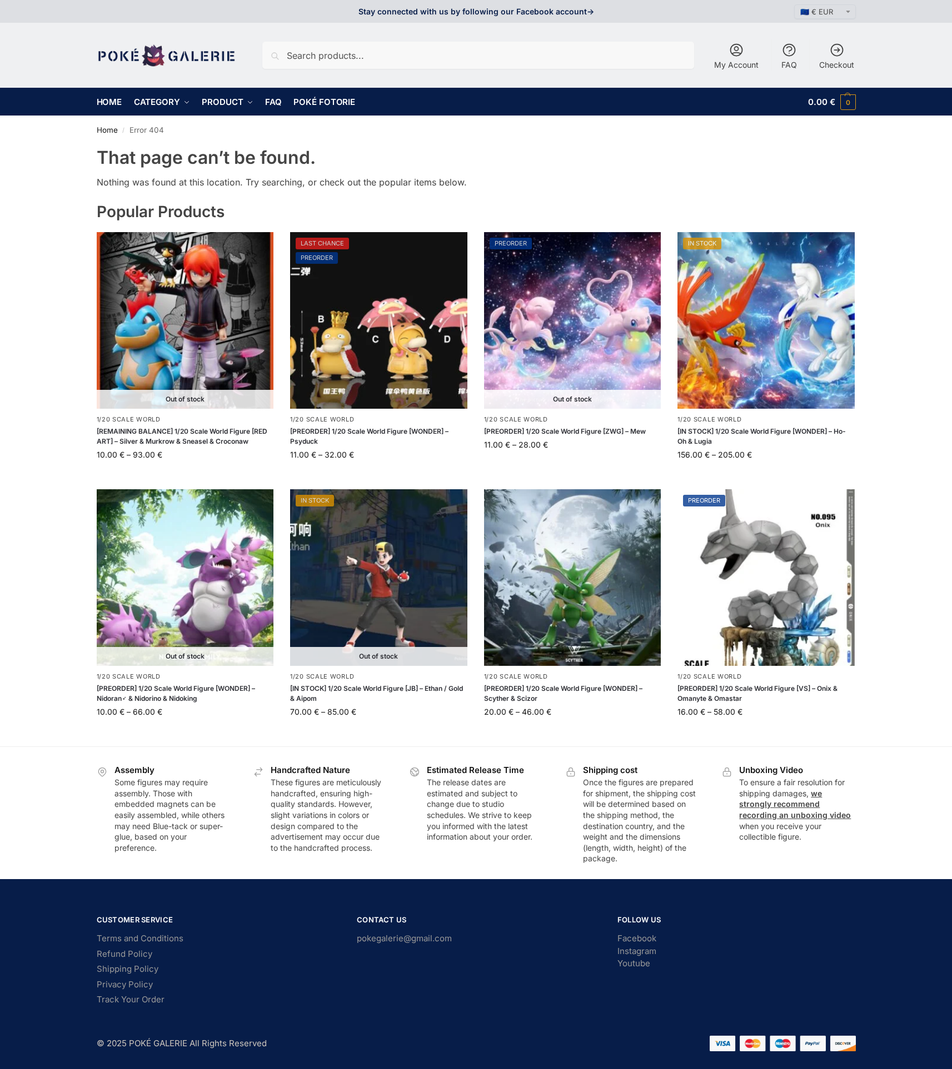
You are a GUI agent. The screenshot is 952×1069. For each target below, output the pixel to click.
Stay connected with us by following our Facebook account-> (476, 11)
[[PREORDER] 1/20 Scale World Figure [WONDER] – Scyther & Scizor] (572, 577)
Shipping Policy (127, 968)
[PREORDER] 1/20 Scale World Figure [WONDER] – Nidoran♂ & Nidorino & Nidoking (176, 693)
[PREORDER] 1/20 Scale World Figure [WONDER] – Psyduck (369, 436)
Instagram (636, 951)
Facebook (636, 938)
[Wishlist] (256, 248)
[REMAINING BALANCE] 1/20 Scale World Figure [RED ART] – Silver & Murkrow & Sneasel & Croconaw (182, 436)
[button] (831, 102)
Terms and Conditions (140, 938)
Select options (184, 478)
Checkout (836, 64)
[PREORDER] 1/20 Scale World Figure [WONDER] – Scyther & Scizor (563, 693)
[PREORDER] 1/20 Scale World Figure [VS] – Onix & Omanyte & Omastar (757, 693)
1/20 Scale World (129, 419)
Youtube (633, 963)
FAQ (789, 64)
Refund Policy (124, 953)
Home (107, 130)
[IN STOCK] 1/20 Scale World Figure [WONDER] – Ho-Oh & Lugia (761, 436)
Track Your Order (131, 999)
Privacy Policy (125, 984)
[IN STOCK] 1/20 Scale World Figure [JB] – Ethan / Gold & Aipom (376, 693)
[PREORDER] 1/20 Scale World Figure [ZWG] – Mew (565, 431)
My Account (736, 64)
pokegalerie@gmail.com (404, 938)
